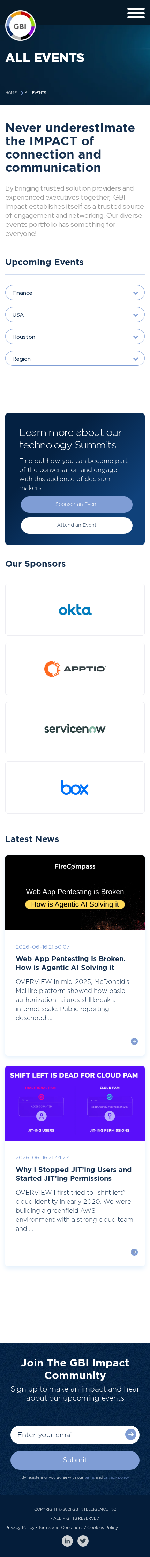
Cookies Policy (102, 1528)
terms (89, 1477)
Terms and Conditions (60, 1528)
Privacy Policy (20, 1528)
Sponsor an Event (76, 504)
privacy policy (116, 1477)
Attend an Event (77, 525)
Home (10, 93)
